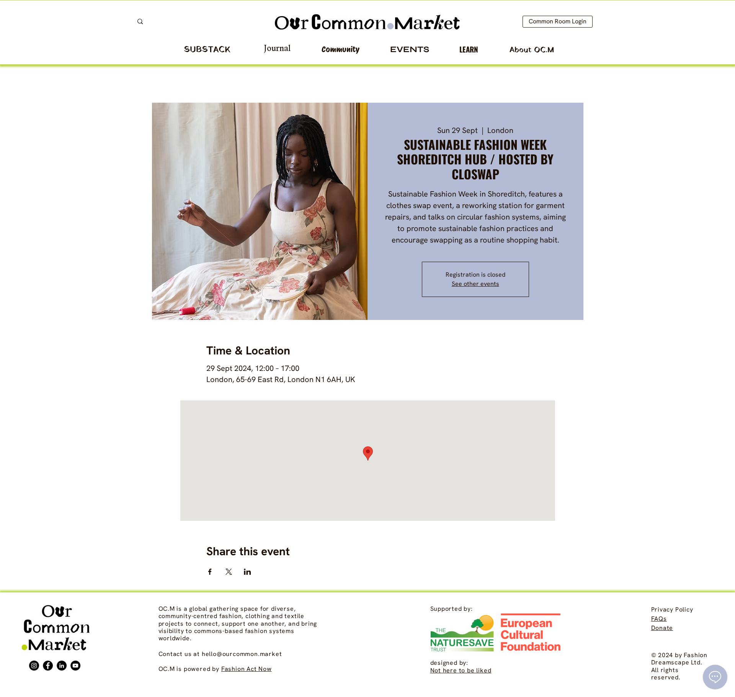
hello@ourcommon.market (242, 654)
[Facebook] (48, 666)
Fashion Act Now (246, 669)
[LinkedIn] (62, 666)
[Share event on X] (228, 572)
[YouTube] (75, 666)
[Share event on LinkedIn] (247, 572)
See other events (475, 284)
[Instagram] (34, 666)
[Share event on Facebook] (210, 572)
